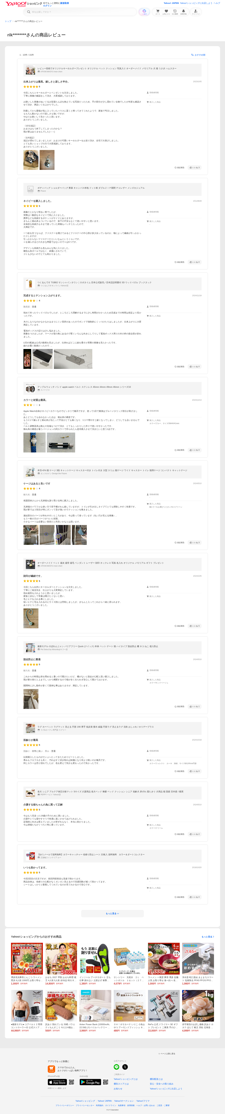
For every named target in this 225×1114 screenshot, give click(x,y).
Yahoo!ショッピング (85, 1101)
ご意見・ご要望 (163, 1105)
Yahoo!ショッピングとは (126, 1079)
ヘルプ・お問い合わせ (145, 1105)
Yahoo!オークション (124, 1101)
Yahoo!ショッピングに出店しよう (196, 3)
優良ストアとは (121, 1084)
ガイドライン (110, 1105)
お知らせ (118, 1088)
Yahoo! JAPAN (171, 3)
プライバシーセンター (85, 1105)
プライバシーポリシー (65, 1105)
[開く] (30, 160)
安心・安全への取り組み (161, 1084)
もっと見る (207, 936)
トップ (8, 21)
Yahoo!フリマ (143, 1101)
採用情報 (131, 1105)
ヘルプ (217, 3)
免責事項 (121, 1105)
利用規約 (99, 1105)
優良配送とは (156, 1079)
